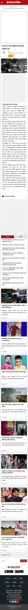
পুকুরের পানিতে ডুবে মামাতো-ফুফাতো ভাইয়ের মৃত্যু (14, 372)
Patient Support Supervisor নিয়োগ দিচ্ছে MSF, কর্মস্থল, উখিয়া (13, 538)
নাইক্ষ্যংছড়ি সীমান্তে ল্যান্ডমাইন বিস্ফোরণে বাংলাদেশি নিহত (11, 339)
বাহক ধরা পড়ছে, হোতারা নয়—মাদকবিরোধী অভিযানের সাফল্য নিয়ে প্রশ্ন (12, 438)
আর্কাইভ (15, 578)
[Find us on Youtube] (18, 602)
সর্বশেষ (7, 236)
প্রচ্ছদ (11, 6)
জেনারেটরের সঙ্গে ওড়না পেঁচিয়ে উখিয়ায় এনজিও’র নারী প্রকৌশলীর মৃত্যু (14, 306)
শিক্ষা (14, 586)
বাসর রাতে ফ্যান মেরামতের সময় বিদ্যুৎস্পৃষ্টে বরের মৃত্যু (13, 505)
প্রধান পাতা (8, 578)
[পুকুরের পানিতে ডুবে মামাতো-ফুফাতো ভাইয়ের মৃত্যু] (14, 362)
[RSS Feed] (15, 602)
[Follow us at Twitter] (13, 602)
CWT (17, 608)
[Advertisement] (14, 27)
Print (11, 56)
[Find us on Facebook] (10, 602)
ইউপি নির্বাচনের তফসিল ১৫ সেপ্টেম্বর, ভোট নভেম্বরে (13, 245)
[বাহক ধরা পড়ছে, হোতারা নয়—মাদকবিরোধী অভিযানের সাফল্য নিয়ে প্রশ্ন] (14, 428)
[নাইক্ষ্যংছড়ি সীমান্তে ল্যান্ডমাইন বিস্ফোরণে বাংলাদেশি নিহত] (14, 329)
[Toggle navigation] (26, 2)
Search (24, 560)
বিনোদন (8, 586)
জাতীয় (21, 578)
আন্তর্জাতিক (7, 582)
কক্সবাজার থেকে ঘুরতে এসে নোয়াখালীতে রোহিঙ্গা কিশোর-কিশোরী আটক (13, 472)
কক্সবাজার (14, 582)
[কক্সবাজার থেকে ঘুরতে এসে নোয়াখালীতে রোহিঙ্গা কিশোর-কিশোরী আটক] (14, 461)
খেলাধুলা (20, 586)
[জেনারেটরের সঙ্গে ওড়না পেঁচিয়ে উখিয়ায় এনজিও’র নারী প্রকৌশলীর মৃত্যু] (14, 296)
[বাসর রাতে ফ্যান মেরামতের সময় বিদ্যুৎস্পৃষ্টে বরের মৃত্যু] (14, 494)
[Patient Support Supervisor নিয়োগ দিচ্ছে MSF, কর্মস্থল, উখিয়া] (14, 528)
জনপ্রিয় (20, 236)
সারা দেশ (15, 6)
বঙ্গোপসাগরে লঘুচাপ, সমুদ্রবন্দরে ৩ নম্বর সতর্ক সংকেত (12, 405)
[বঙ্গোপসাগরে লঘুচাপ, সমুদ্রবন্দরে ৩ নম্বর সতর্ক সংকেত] (14, 395)
